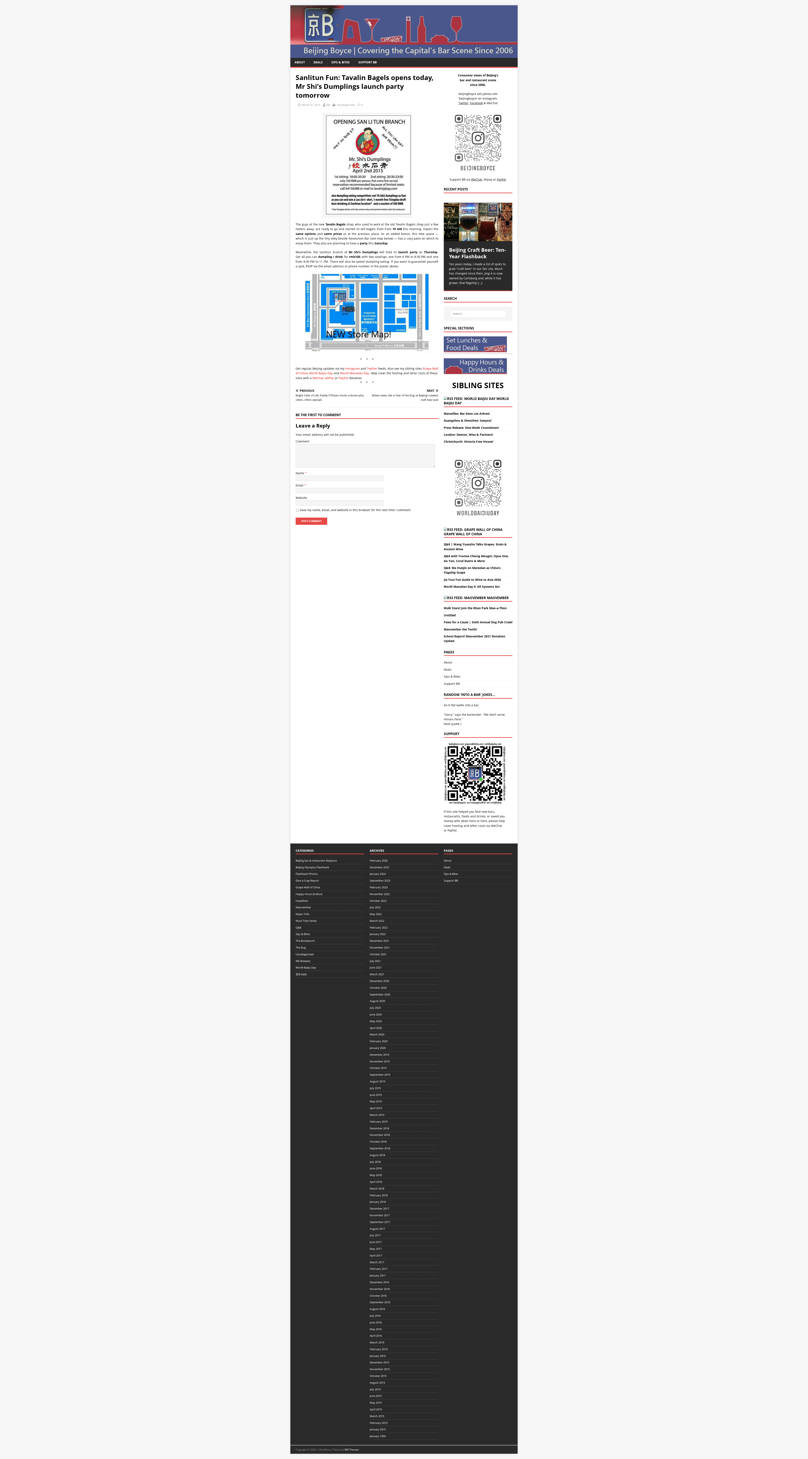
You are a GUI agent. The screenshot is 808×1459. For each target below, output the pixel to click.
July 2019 (375, 1088)
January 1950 (378, 1436)
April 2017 (376, 1255)
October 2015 (378, 1376)
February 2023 (379, 887)
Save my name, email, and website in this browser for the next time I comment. (355, 510)
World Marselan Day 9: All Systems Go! (472, 587)
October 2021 (378, 954)
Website (301, 498)
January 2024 (378, 874)
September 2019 (380, 1075)
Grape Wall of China (463, 534)
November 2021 (380, 947)
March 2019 (377, 1115)
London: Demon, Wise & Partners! (468, 435)
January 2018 (378, 1202)
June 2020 (376, 1014)
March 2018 (377, 1188)
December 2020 (379, 981)
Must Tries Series (306, 921)
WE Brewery (303, 961)
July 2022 (375, 907)
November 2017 (380, 1215)
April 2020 (376, 1028)
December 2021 (379, 941)
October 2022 (378, 901)
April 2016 (376, 1336)
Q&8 (298, 927)
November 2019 (380, 1061)
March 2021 (377, 974)
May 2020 (376, 1021)
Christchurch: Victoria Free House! (468, 442)
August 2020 (377, 1001)
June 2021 (376, 967)
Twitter (372, 368)
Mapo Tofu (302, 914)
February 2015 (379, 1423)
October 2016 (378, 1296)
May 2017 (376, 1249)
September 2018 (380, 1148)
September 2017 (380, 1222)
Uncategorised (346, 105)
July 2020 (375, 1008)
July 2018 (375, 1162)
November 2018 (380, 1135)
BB (328, 105)
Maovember (498, 598)
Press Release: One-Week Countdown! (471, 428)
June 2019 (376, 1095)
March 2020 (377, 1034)
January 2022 (378, 934)
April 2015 (376, 1409)
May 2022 (376, 914)
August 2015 (377, 1382)
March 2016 (377, 1342)
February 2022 (379, 927)
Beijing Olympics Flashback (312, 867)
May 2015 (376, 1402)
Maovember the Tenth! (460, 629)
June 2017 (376, 1242)
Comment (302, 441)
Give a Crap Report (307, 880)
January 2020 (378, 1048)
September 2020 (380, 994)
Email (300, 485)
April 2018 (376, 1182)
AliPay (329, 378)
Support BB (367, 62)
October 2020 (378, 988)
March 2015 (377, 1416)
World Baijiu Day (321, 373)
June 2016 (376, 1322)
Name (300, 473)
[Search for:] (478, 313)
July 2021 (375, 961)
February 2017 (379, 1269)
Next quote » (453, 724)
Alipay (488, 179)
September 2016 (380, 1302)
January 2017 (378, 1275)
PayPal (343, 378)
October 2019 (378, 1068)
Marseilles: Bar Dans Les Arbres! (467, 414)
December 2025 (379, 867)
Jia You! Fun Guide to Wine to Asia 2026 (472, 580)
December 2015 (379, 1362)
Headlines (302, 901)
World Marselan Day (354, 373)
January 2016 (378, 1356)
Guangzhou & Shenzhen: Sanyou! (468, 420)
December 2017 (379, 1208)
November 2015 (380, 1369)
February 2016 (379, 1349)
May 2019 (376, 1101)
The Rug (301, 947)
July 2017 (375, 1235)
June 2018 (376, 1168)
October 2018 (378, 1141)
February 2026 (379, 860)
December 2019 (379, 1055)
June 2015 (376, 1396)
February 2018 (379, 1195)
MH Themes (352, 1449)
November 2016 (380, 1289)
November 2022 (380, 894)
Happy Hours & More (309, 894)
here (472, 821)
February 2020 (379, 1041)
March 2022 (377, 921)
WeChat (318, 378)
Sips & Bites (340, 62)
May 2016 (376, 1329)
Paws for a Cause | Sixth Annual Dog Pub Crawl (478, 622)
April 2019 (376, 1108)
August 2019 (377, 1081)
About (300, 62)
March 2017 (377, 1262)
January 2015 (378, 1429)
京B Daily (301, 974)
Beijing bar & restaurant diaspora (316, 860)
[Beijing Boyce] (404, 55)
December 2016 (379, 1282)
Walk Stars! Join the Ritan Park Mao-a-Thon (475, 608)
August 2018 (377, 1155)
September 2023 (380, 880)
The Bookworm (305, 941)
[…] (480, 283)
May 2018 (376, 1175)
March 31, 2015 (311, 105)
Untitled (450, 615)
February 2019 (379, 1121)
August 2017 (377, 1229)
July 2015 (375, 1389)
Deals (318, 62)
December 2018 (379, 1128)
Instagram (352, 368)
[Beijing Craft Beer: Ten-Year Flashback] (478, 222)
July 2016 (375, 1316)
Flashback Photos (307, 874)
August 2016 (377, 1309)
